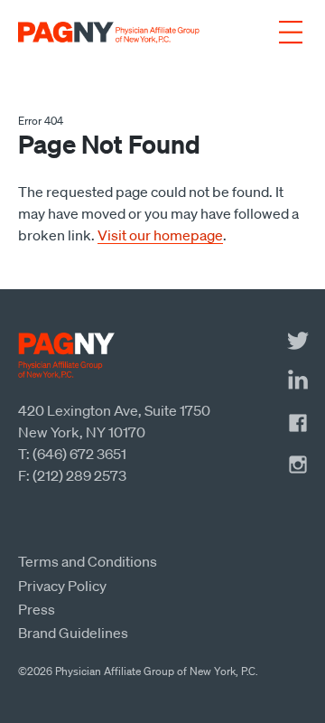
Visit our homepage (160, 235)
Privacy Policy (62, 586)
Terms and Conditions (87, 561)
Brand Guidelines (73, 633)
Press (36, 609)
